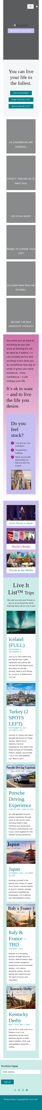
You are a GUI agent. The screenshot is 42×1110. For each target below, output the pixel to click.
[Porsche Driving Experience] (21, 776)
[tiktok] (23, 1090)
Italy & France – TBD (17, 938)
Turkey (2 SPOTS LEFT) (18, 718)
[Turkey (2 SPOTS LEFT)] (21, 694)
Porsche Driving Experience (20, 799)
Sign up (7, 1082)
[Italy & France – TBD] (21, 915)
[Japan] (21, 852)
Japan (14, 869)
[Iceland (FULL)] (21, 622)
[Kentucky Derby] (21, 997)
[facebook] (15, 1090)
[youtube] (27, 1090)
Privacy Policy (10, 1099)
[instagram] (19, 1090)
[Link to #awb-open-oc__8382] (37, 6)
